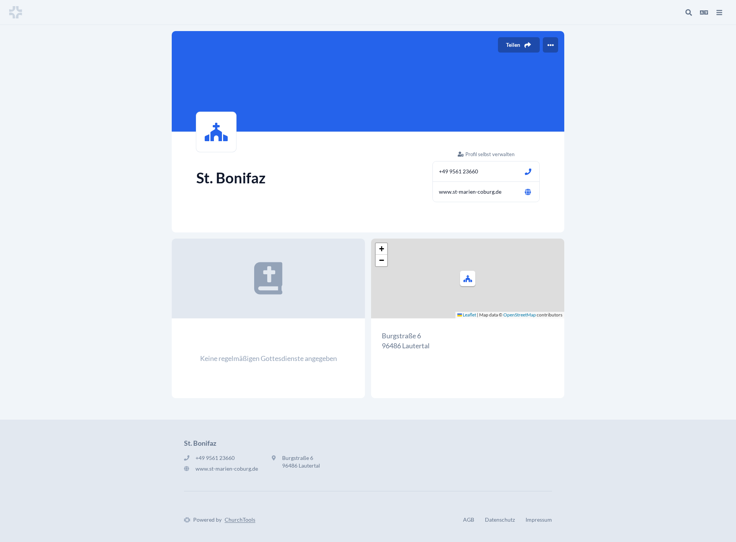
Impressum (539, 519)
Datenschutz (500, 519)
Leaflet (469, 315)
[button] (467, 278)
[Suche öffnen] (688, 12)
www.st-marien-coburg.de (470, 191)
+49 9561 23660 (458, 171)
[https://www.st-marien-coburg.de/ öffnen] (527, 191)
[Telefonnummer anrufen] (527, 171)
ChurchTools (240, 519)
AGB (468, 519)
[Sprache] (703, 12)
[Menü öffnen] (719, 12)
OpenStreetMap (519, 315)
